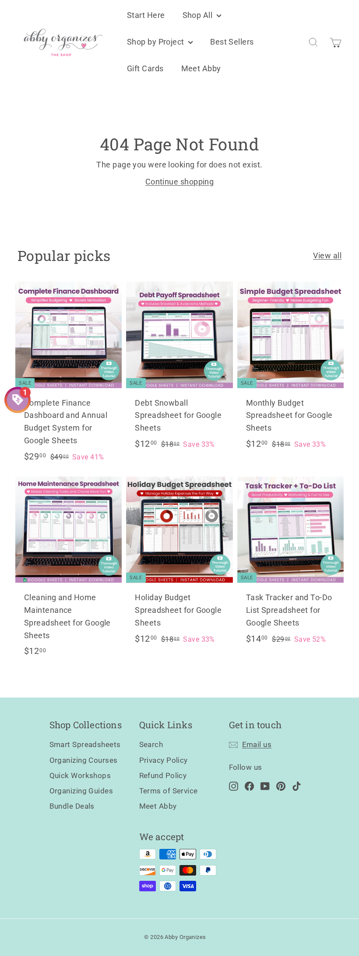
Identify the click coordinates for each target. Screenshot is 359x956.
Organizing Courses (83, 760)
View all (327, 255)
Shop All (199, 15)
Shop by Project (156, 41)
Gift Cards (145, 68)
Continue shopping (179, 181)
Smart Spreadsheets (85, 744)
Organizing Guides (81, 790)
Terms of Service (168, 790)
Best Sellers (231, 41)
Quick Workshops (80, 775)
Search (151, 744)
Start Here (146, 15)
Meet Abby (201, 68)
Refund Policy (163, 775)
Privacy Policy (163, 760)
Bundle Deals (72, 806)
